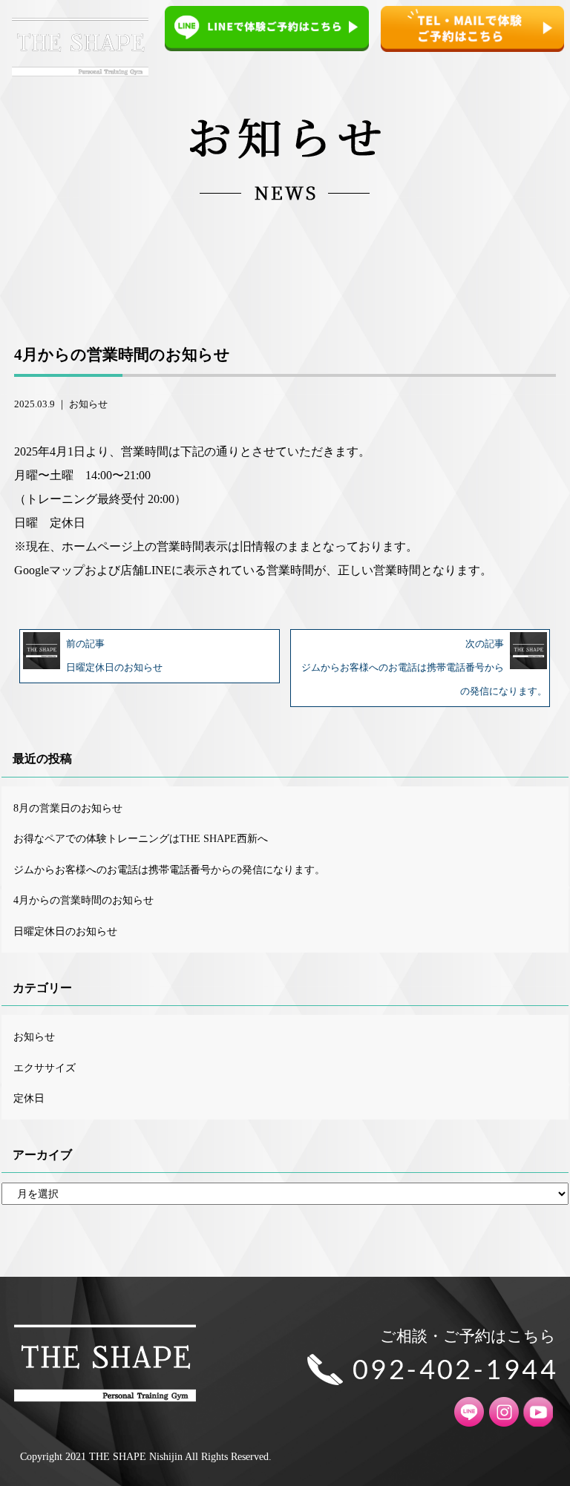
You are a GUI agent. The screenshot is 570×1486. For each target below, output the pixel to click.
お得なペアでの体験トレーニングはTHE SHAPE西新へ (140, 838)
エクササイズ (44, 1068)
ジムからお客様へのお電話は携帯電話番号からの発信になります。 (169, 869)
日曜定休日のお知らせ (65, 931)
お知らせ (88, 404)
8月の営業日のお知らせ (67, 808)
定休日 (29, 1098)
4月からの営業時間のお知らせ (83, 900)
